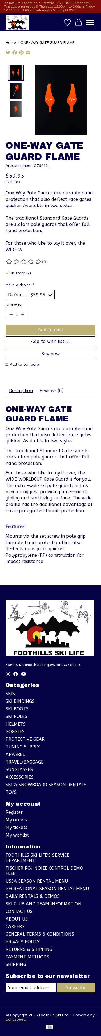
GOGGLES (15, 731)
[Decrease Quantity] (11, 314)
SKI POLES (16, 716)
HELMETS (16, 724)
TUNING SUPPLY (23, 746)
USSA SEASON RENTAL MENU (37, 881)
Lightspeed (16, 1019)
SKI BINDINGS (20, 701)
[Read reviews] (24, 261)
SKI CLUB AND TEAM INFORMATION (43, 903)
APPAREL (15, 754)
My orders (16, 820)
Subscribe (76, 987)
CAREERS (15, 926)
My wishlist (17, 835)
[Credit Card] (49, 1027)
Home (11, 42)
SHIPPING (16, 964)
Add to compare (24, 364)
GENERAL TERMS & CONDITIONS (40, 934)
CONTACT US (19, 911)
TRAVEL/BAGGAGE (24, 762)
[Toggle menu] (89, 22)
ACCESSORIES (20, 777)
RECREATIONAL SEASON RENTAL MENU (47, 888)
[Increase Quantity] (22, 314)
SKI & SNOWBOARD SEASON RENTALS (46, 784)
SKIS (10, 693)
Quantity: (14, 305)
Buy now (50, 353)
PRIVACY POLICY (23, 941)
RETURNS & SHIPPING (29, 949)
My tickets (16, 827)
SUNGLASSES (19, 769)
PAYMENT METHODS (27, 957)
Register (14, 812)
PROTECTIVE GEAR (25, 739)
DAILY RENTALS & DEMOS (33, 896)
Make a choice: (20, 285)
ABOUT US (17, 919)
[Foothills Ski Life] (17, 22)
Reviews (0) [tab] (51, 390)
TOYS (11, 792)
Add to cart (50, 329)
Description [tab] (21, 390)
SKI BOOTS (17, 709)
